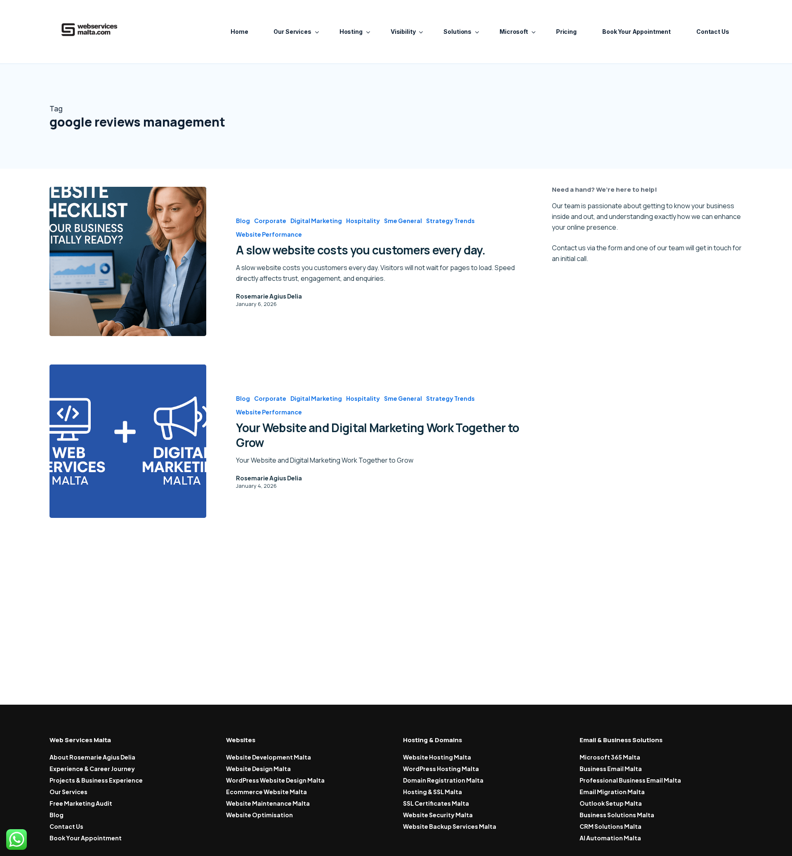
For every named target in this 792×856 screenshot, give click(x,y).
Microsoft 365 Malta (610, 757)
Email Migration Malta (612, 791)
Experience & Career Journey (92, 768)
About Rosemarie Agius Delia (92, 757)
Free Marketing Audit (81, 803)
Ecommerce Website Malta (266, 791)
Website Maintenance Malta (268, 803)
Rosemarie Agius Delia (269, 296)
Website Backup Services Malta (449, 826)
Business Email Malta (611, 768)
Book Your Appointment (86, 838)
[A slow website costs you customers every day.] (128, 261)
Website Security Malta (438, 814)
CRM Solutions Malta (610, 826)
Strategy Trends (450, 220)
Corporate (270, 220)
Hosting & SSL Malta (432, 791)
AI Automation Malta (610, 838)
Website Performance (269, 234)
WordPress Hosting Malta (441, 768)
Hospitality (363, 220)
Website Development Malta (268, 757)
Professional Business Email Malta (630, 780)
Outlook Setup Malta (611, 803)
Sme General (403, 220)
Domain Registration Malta (443, 780)
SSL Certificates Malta (436, 803)
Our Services (68, 791)
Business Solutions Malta (617, 814)
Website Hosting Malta (437, 757)
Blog (243, 220)
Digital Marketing (316, 220)
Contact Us (66, 826)
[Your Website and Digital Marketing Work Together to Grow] (128, 441)
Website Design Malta (258, 768)
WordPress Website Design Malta (275, 780)
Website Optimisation (259, 814)
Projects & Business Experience (96, 780)
